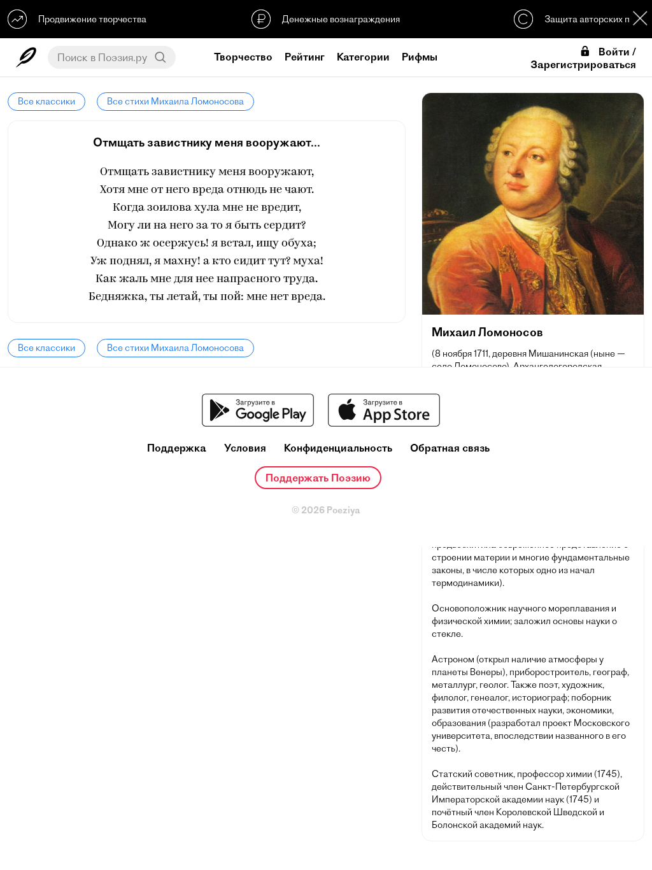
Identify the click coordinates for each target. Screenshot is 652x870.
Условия (245, 448)
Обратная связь (450, 448)
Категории (363, 56)
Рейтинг (305, 56)
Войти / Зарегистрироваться (583, 58)
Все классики (46, 101)
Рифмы (419, 56)
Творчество (243, 56)
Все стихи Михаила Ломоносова (175, 101)
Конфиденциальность (338, 448)
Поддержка (176, 448)
